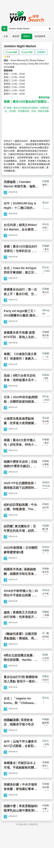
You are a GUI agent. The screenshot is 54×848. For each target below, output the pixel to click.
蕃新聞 (15, 36)
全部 (6, 36)
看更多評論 (44, 97)
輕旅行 (26, 36)
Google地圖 (11, 52)
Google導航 (27, 52)
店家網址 (41, 52)
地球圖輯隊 (39, 36)
